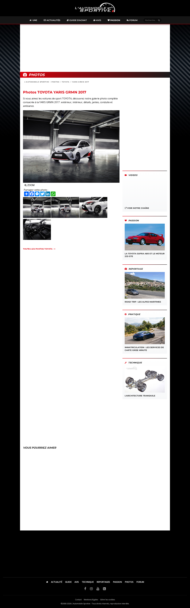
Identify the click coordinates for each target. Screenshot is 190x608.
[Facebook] (85, 588)
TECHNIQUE (88, 581)
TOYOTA (65, 82)
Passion (115, 20)
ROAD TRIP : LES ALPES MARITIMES (143, 302)
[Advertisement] (95, 48)
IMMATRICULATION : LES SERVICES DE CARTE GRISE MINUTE (144, 348)
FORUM (140, 581)
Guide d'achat (78, 20)
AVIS (77, 581)
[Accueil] (47, 581)
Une (34, 20)
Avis (98, 20)
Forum (133, 20)
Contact (78, 599)
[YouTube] (97, 588)
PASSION (117, 581)
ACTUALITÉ (56, 581)
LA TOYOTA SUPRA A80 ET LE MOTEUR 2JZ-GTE (145, 254)
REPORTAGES (103, 581)
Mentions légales (91, 599)
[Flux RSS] (104, 588)
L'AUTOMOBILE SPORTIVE (36, 82)
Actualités (53, 20)
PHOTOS (55, 82)
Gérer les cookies (107, 599)
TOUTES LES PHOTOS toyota (37, 249)
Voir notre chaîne (138, 208)
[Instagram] (91, 588)
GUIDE (68, 581)
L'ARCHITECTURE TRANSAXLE (140, 395)
